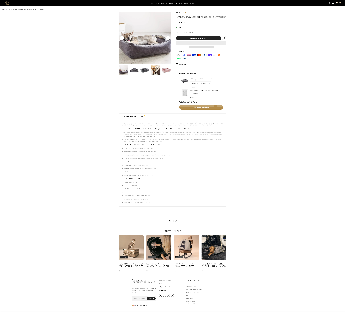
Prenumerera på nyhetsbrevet (194, 289)
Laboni (184, 13)
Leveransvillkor (190, 298)
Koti (3, 9)
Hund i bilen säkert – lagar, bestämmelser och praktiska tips (184, 266)
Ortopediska (12, 9)
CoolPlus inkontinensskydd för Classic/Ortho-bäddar (204, 90)
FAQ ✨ (143, 116)
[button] (201, 43)
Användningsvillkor (191, 304)
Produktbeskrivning (129, 116)
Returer (188, 295)
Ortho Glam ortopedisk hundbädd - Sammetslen (31, 9)
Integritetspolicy (190, 301)
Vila (7, 9)
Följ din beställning (191, 286)
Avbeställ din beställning (192, 292)
